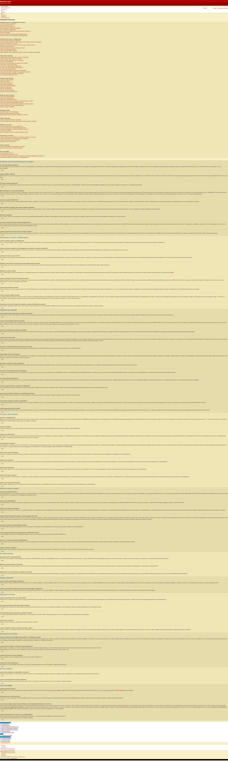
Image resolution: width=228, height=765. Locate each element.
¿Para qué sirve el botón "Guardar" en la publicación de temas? (15, 72)
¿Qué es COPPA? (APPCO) (6, 25)
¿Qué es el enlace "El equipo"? (7, 106)
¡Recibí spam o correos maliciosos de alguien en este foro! (14, 114)
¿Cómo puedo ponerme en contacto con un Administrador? (14, 157)
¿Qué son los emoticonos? (6, 82)
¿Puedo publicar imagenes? (6, 84)
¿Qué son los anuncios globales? (8, 85)
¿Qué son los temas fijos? (6, 88)
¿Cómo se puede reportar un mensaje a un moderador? (13, 70)
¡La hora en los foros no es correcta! (8, 43)
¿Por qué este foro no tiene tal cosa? (9, 154)
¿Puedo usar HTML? (5, 81)
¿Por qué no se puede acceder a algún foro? (10, 66)
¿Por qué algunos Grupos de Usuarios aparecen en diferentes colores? (17, 103)
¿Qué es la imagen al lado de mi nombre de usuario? (12, 47)
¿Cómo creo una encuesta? (6, 61)
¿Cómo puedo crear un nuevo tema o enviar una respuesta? (14, 57)
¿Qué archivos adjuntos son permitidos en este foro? (12, 146)
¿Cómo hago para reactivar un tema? (9, 74)
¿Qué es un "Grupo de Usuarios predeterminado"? (12, 105)
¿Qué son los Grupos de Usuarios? (8, 99)
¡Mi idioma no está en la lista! (7, 46)
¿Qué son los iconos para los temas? (9, 91)
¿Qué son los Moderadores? (7, 98)
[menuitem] (5, 7)
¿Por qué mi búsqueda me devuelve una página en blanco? (14, 129)
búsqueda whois (123, 705)
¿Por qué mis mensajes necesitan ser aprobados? (12, 73)
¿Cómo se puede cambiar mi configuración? (10, 40)
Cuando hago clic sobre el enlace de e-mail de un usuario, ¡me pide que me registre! (20, 52)
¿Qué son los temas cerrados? (7, 90)
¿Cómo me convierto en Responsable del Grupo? (12, 102)
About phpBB (120, 690)
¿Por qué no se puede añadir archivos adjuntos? (11, 67)
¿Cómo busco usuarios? (6, 130)
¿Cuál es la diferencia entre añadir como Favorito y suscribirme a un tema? (18, 137)
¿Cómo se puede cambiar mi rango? (8, 50)
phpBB (171, 272)
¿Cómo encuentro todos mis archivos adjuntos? (11, 148)
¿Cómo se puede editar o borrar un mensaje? (11, 58)
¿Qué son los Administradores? (7, 96)
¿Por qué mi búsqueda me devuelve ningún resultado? (13, 127)
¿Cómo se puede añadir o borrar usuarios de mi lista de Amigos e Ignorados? (18, 121)
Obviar (1, 5)
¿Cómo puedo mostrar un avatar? (8, 49)
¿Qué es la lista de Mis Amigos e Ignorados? (10, 119)
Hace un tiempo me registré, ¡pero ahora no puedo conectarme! (15, 31)
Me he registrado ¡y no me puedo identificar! (10, 28)
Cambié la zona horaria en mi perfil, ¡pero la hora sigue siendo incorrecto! (17, 45)
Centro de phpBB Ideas (73, 698)
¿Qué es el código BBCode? (7, 79)
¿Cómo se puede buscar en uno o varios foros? (11, 126)
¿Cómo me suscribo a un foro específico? (10, 140)
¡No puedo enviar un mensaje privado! (9, 111)
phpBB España (14, 758)
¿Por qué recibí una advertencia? (8, 69)
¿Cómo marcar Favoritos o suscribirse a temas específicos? (14, 138)
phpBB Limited (60, 690)
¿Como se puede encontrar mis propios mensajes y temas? (14, 132)
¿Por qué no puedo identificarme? (8, 29)
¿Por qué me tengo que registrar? (8, 23)
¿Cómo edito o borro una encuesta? (8, 64)
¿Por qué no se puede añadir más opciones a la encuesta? (14, 63)
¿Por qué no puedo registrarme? (7, 26)
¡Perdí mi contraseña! (5, 32)
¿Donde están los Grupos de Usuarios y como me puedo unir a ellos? (16, 101)
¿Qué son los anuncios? (6, 87)
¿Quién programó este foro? (6, 153)
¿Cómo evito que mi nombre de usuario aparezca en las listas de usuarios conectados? (21, 42)
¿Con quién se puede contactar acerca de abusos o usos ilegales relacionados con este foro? (22, 156)
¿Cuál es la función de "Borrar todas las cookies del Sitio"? (14, 35)
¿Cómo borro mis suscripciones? (8, 141)
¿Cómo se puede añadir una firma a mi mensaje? (11, 60)
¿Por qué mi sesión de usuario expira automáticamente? (13, 34)
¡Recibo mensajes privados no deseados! (10, 113)
